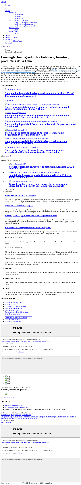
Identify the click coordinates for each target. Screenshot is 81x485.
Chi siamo (8, 39)
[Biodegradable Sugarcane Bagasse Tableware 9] (13, 89)
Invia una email (6, 422)
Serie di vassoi (14, 31)
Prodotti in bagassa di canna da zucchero (18, 316)
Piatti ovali (17, 16)
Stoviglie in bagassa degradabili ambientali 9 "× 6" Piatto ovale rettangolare (40, 176)
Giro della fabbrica (15, 41)
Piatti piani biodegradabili (13, 308)
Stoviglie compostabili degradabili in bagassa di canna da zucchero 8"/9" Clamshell (36, 142)
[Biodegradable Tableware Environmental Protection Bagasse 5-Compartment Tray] (33, 121)
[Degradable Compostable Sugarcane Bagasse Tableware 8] (26, 139)
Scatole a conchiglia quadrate (23, 24)
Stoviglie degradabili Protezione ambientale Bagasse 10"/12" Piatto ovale (42, 167)
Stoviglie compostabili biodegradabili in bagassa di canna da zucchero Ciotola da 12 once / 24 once (37, 108)
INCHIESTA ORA (7, 397)
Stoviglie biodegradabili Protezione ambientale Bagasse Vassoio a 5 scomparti (40, 125)
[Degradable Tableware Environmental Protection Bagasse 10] (18, 164)
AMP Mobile (26, 415)
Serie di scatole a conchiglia (18, 20)
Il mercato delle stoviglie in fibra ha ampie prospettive (28, 228)
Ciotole (16, 30)
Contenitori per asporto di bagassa (34, 417)
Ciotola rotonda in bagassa (26, 72)
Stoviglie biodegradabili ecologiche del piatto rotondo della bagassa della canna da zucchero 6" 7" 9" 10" (37, 116)
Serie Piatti (12, 13)
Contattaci (8, 43)
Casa (6, 9)
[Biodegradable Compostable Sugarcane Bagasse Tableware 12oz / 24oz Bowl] (32, 104)
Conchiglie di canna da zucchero (16, 318)
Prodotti (7, 11)
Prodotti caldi (5, 415)
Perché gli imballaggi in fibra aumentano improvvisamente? (31, 216)
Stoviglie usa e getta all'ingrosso (11, 417)
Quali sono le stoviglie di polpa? (19, 206)
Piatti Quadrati (18, 18)
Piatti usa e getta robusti (13, 321)
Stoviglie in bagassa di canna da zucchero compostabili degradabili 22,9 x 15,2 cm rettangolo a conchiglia (34, 151)
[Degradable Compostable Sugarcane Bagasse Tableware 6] (16, 130)
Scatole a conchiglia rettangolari (24, 26)
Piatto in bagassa (10, 304)
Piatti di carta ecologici (12, 310)
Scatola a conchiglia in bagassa (15, 306)
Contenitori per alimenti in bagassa (16, 312)
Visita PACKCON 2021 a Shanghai (20, 196)
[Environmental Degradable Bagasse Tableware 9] (34, 172)
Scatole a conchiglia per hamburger (25, 22)
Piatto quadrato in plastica (13, 302)
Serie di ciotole (14, 28)
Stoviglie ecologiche (15, 418)
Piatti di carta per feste (12, 314)
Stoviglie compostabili (59, 70)
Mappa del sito (16, 415)
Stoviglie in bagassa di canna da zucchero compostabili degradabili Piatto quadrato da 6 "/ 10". (34, 133)
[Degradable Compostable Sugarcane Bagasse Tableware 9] (22, 147)
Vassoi (16, 33)
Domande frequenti (11, 37)
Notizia (7, 35)
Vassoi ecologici (11, 72)
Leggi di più (9, 100)
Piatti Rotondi (18, 14)
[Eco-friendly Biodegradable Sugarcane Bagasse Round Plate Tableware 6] (15, 113)
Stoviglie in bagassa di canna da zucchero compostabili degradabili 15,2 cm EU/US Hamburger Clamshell (38, 185)
